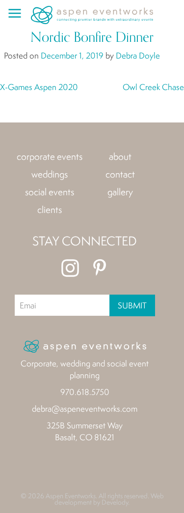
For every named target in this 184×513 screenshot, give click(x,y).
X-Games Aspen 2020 (39, 86)
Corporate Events (49, 156)
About (120, 156)
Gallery (120, 191)
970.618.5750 (84, 391)
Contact (120, 174)
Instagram (70, 268)
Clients (49, 209)
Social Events (49, 191)
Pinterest (99, 268)
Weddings (49, 174)
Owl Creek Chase (153, 86)
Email (28, 305)
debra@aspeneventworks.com (84, 408)
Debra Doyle (138, 55)
